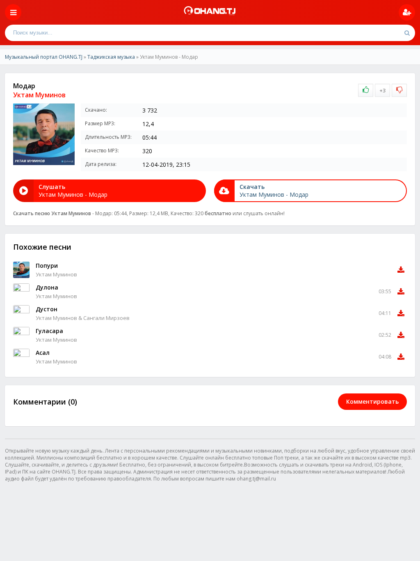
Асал (43, 352)
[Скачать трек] (400, 270)
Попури (47, 265)
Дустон (46, 309)
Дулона (47, 287)
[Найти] (407, 33)
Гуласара (49, 331)
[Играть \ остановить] (21, 270)
